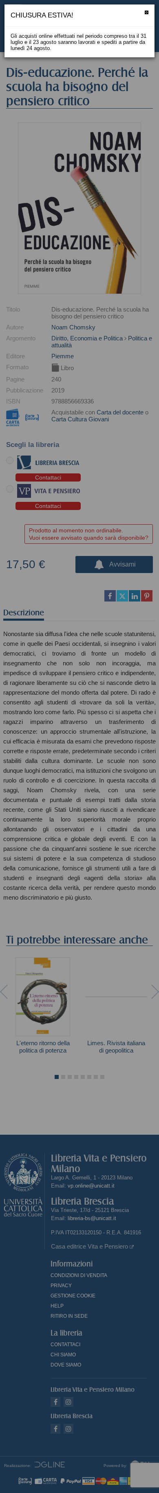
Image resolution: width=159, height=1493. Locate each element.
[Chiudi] (146, 12)
